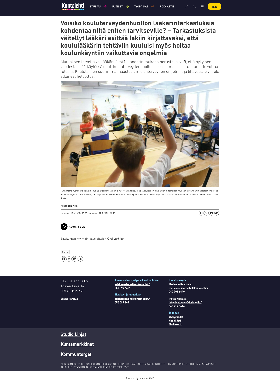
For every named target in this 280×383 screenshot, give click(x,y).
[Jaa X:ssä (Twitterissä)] (206, 213)
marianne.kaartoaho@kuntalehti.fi (188, 288)
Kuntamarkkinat (77, 344)
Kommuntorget (76, 354)
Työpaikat (141, 6)
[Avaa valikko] (187, 6)
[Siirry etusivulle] (72, 6)
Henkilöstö (175, 320)
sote (65, 251)
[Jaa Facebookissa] (201, 213)
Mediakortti (175, 324)
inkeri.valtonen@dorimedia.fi (185, 302)
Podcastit (167, 6)
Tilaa (214, 6)
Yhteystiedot (176, 316)
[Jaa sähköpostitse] (216, 213)
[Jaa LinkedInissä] (211, 213)
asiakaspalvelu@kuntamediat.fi (132, 284)
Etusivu (95, 6)
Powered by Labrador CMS (140, 378)
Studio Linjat (73, 334)
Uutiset (117, 6)
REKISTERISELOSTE (119, 366)
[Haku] (194, 6)
